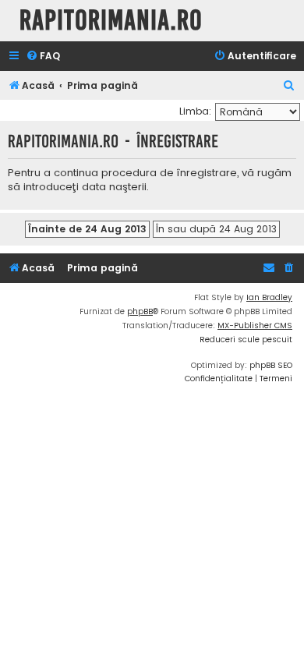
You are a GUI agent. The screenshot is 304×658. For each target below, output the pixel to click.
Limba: (195, 111)
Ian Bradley (269, 297)
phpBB (140, 311)
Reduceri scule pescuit (246, 339)
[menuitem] (43, 56)
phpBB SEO (270, 365)
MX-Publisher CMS (254, 325)
